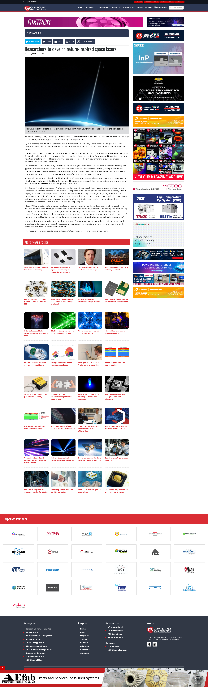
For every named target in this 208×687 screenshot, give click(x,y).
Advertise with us (167, 2)
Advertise (84, 646)
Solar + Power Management (38, 650)
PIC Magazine (32, 632)
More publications (151, 2)
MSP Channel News (34, 660)
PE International (115, 634)
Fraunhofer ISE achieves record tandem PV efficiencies (88, 428)
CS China (148, 8)
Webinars (116, 8)
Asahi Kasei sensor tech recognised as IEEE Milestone (115, 396)
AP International (115, 627)
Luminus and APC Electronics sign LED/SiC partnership (61, 396)
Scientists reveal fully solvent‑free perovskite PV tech (36, 333)
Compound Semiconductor (38, 629)
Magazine (90, 8)
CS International (115, 631)
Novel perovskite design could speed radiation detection (88, 396)
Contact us (179, 2)
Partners (84, 643)
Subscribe (138, 2)
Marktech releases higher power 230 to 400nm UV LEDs (35, 301)
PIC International (115, 638)
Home (83, 629)
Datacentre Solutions (35, 653)
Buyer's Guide (129, 8)
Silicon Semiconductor (36, 646)
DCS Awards (113, 647)
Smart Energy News (35, 643)
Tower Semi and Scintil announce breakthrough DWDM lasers (35, 460)
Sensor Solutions (33, 639)
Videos (83, 639)
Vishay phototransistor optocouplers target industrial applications (61, 269)
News (80, 8)
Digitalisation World (35, 657)
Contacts (84, 653)
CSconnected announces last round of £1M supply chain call (62, 301)
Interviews (103, 8)
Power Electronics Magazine (39, 636)
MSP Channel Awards (117, 650)
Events (140, 8)
